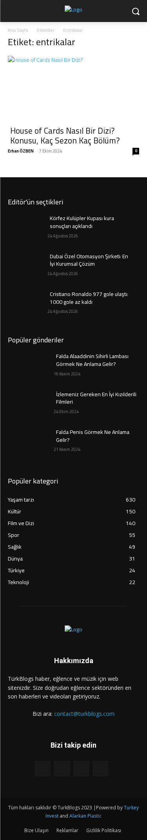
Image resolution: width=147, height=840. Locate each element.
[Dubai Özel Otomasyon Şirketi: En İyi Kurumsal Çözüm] (27, 266)
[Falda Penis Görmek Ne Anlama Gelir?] (27, 442)
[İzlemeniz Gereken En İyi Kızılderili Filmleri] (27, 404)
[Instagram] (61, 768)
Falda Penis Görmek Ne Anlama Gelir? (92, 436)
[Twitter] (81, 768)
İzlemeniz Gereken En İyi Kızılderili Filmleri (96, 398)
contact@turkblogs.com (84, 713)
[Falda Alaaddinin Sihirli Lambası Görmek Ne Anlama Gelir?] (27, 366)
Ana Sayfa (18, 30)
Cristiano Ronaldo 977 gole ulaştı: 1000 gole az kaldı (89, 298)
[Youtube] (100, 768)
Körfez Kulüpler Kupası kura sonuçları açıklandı (82, 222)
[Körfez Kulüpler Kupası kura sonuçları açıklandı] (27, 228)
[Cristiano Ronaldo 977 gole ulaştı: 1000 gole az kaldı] (27, 304)
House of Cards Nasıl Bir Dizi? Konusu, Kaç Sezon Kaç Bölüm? (65, 135)
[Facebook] (42, 768)
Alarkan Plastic (85, 815)
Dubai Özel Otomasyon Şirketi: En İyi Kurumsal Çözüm (89, 260)
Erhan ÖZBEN (21, 151)
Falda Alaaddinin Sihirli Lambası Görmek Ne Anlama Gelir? (92, 360)
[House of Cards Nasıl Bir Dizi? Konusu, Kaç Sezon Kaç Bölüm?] (73, 88)
